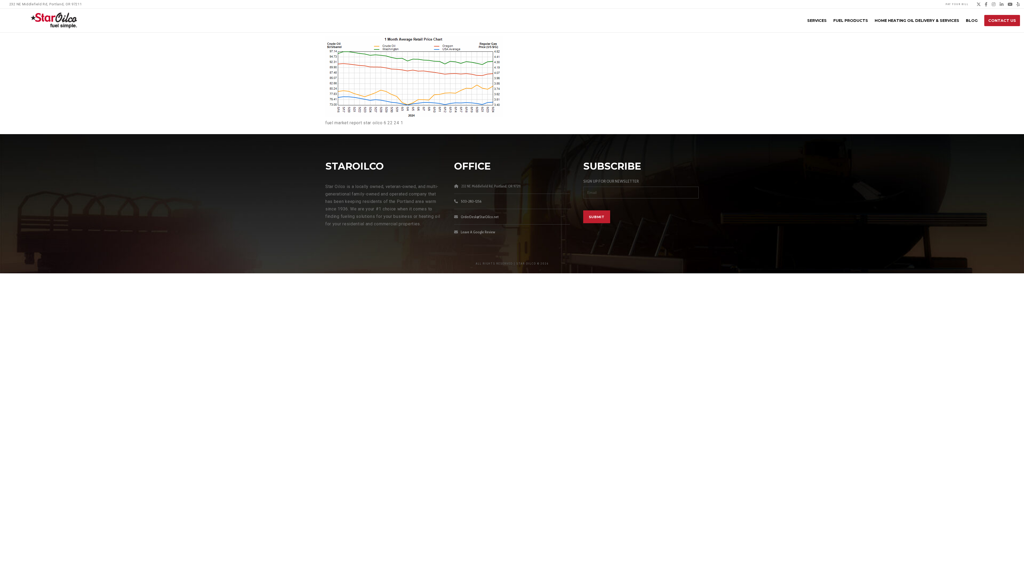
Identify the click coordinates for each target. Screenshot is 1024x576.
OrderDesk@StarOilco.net (480, 216)
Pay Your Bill (957, 4)
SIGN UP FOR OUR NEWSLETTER (611, 181)
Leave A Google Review (478, 232)
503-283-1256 (471, 201)
